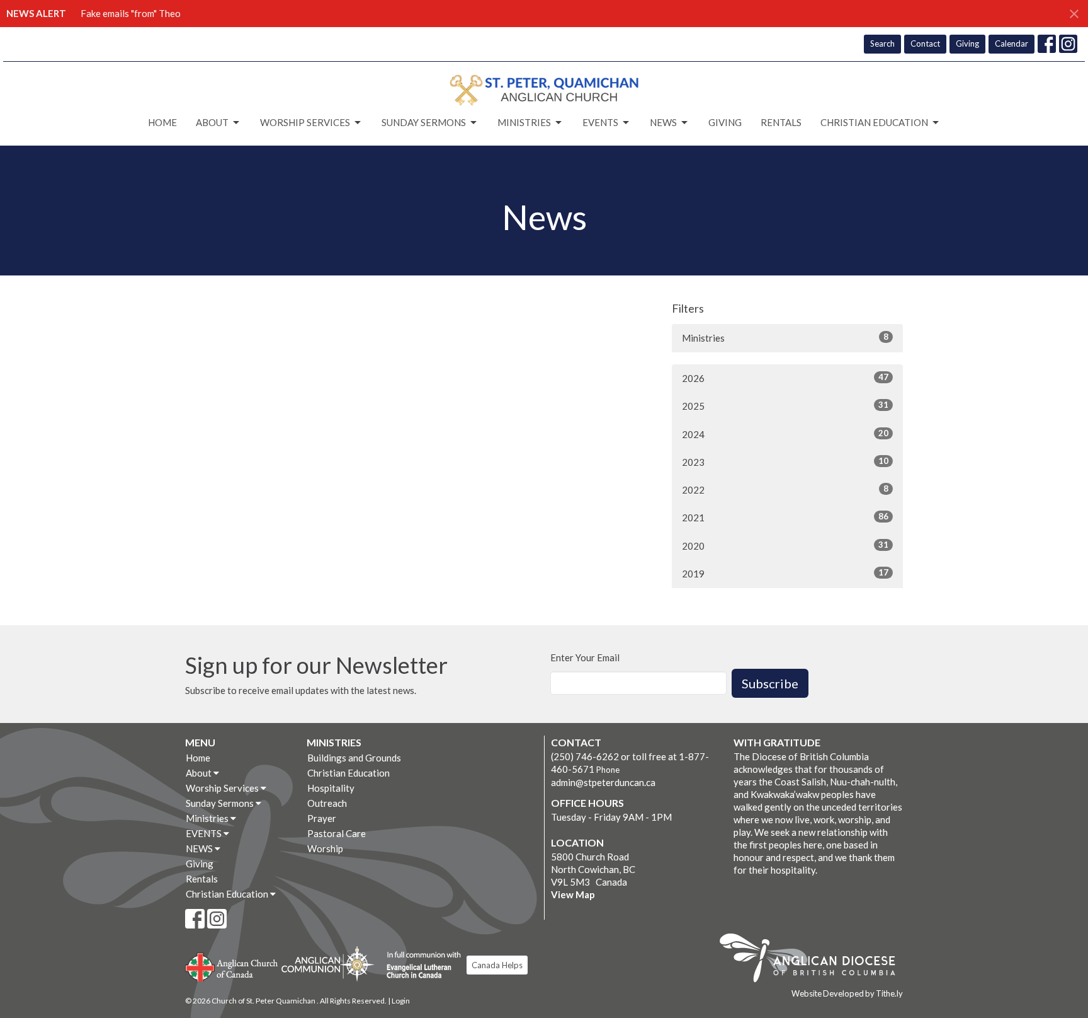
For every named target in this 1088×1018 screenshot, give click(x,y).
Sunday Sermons (424, 122)
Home (162, 122)
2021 (785, 517)
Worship (325, 848)
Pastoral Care (336, 833)
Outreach (327, 803)
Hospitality (330, 788)
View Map (573, 894)
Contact (925, 43)
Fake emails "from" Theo (131, 13)
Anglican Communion (328, 963)
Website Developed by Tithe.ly (847, 993)
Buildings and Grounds (354, 757)
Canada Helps (497, 965)
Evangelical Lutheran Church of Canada (419, 965)
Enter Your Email (585, 657)
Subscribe (770, 683)
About (212, 122)
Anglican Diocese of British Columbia (813, 960)
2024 (785, 434)
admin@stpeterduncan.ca (603, 782)
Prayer (321, 818)
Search (882, 43)
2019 (785, 573)
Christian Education (874, 122)
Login (401, 1000)
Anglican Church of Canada (232, 965)
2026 (785, 378)
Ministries (524, 122)
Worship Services (305, 122)
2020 (785, 546)
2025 (785, 406)
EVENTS (600, 122)
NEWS (663, 122)
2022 (785, 489)
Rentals (781, 122)
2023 (785, 462)
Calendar (1011, 43)
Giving (967, 43)
